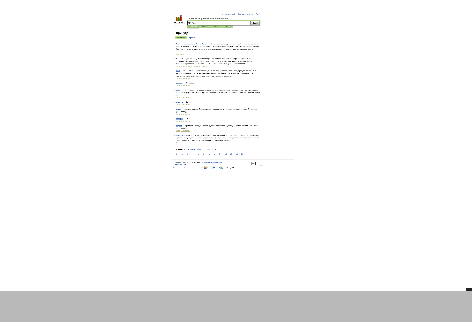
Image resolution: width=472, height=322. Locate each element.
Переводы (204, 27)
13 (242, 154)
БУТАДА (179, 59)
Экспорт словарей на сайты (182, 168)
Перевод (191, 38)
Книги (216, 27)
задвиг (179, 126)
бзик (178, 71)
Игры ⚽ (227, 27)
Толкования (193, 27)
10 (226, 154)
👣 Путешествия (180, 164)
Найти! (255, 23)
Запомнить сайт (229, 14)
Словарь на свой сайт (246, 14)
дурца (178, 109)
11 (231, 154)
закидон (179, 135)
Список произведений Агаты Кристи (192, 44)
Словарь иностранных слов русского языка (191, 66)
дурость (179, 102)
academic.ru (179, 26)
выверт (179, 83)
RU (257, 14)
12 (237, 154)
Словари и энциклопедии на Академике (207, 18)
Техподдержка (205, 162)
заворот (179, 119)
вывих (179, 90)
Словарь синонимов (183, 78)
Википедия (180, 54)
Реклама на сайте (216, 162)
